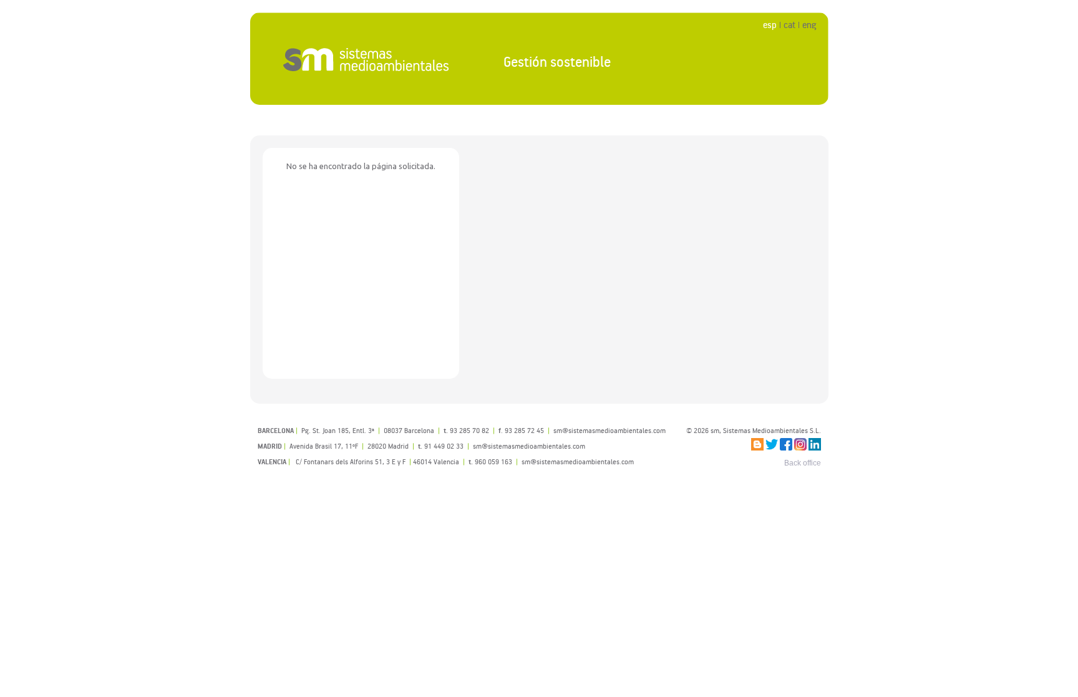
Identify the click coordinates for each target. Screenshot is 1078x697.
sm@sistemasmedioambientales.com (578, 461)
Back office (802, 463)
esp (770, 24)
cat (789, 24)
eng (809, 24)
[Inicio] (366, 59)
